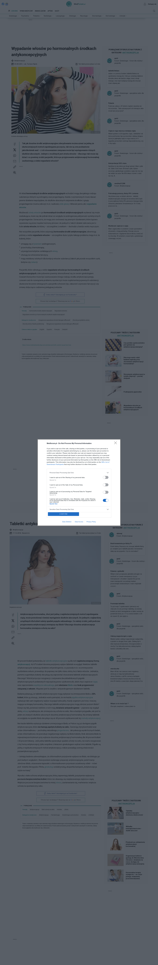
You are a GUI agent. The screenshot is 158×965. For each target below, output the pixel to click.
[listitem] (79, 473)
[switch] (105, 477)
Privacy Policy (91, 522)
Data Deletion (66, 522)
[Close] (116, 443)
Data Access (79, 522)
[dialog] (79, 482)
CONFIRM (63, 514)
